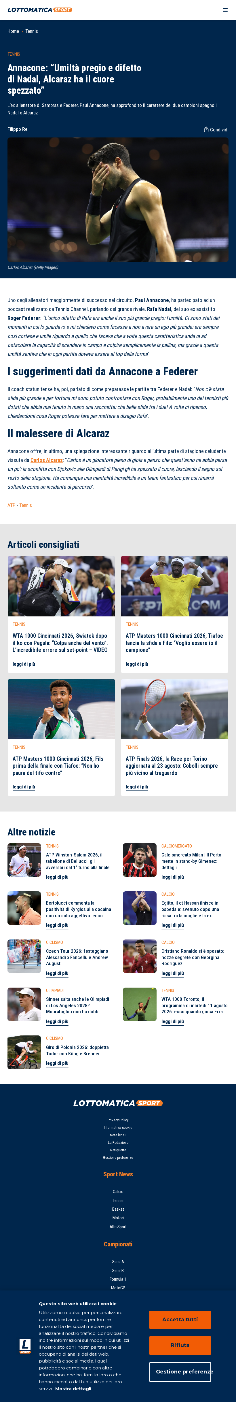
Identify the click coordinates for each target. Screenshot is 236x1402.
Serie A (118, 1261)
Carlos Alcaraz (47, 460)
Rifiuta (180, 1345)
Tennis (31, 31)
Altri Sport (118, 1226)
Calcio (118, 1191)
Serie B (118, 1270)
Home (13, 31)
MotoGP (118, 1287)
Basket (118, 1209)
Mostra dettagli (72, 1388)
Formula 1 (118, 1279)
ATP (11, 505)
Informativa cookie (118, 1127)
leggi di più (24, 664)
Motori (118, 1217)
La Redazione (118, 1142)
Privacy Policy (118, 1120)
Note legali (118, 1135)
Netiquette (118, 1150)
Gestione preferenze (118, 1157)
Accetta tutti (180, 1319)
